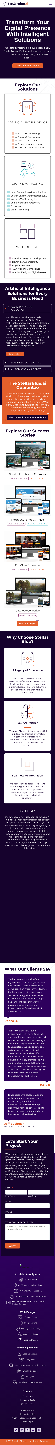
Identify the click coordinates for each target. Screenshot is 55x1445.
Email (9, 1201)
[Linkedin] (27, 1430)
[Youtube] (33, 1430)
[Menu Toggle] (50, 3)
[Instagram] (39, 1430)
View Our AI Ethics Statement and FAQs (27, 417)
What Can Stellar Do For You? (21, 1222)
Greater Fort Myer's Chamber (27, 474)
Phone (8, 1212)
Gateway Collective (27, 610)
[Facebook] (16, 1430)
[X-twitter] (22, 1430)
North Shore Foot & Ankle (27, 519)
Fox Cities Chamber (27, 565)
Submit (12, 1246)
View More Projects (27, 623)
